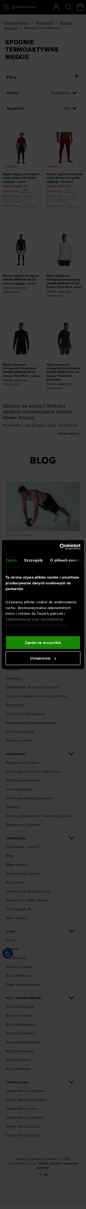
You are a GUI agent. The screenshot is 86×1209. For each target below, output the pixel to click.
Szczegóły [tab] (33, 560)
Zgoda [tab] (11, 560)
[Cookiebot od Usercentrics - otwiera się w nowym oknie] (61, 547)
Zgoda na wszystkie (43, 642)
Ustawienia (40, 658)
